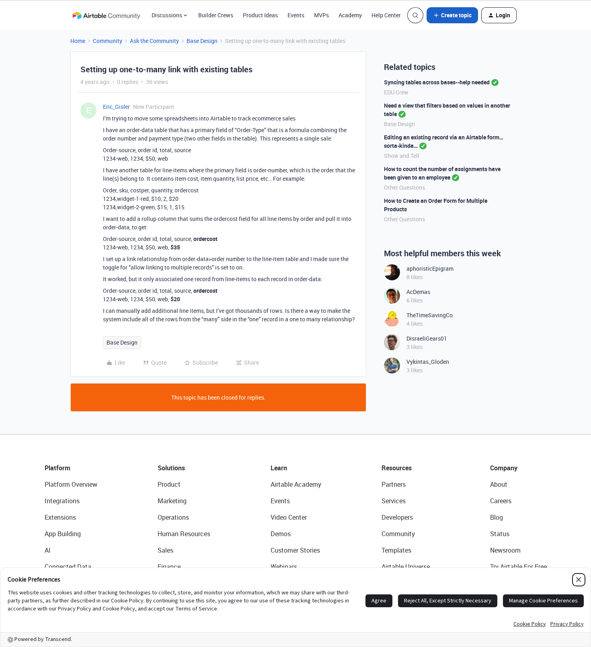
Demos (281, 533)
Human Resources (184, 533)
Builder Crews (215, 15)
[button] (452, 15)
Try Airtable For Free (518, 566)
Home (77, 41)
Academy (350, 15)
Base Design (202, 41)
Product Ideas (260, 15)
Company (503, 467)
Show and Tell (401, 155)
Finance (169, 566)
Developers (397, 517)
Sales (165, 550)
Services (394, 500)
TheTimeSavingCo (429, 315)
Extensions (60, 517)
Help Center (386, 15)
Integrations (62, 500)
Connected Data (68, 566)
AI (48, 550)
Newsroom (505, 550)
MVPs (321, 15)
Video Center (289, 517)
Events (295, 15)
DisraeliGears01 (426, 338)
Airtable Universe (406, 566)
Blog (496, 517)
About (498, 484)
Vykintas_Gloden (427, 361)
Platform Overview (71, 484)
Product (169, 484)
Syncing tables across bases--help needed (437, 82)
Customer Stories (295, 550)
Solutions (171, 467)
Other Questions (404, 187)
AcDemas (418, 292)
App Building (63, 533)
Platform (57, 467)
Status (499, 533)
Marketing (172, 500)
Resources (397, 467)
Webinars (284, 566)
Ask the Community (154, 41)
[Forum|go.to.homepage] (106, 15)
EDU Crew (396, 92)
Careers (500, 500)
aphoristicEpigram (430, 268)
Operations (173, 517)
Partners (394, 484)
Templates (396, 550)
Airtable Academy (296, 484)
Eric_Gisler (116, 106)
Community (107, 41)
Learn (279, 467)
